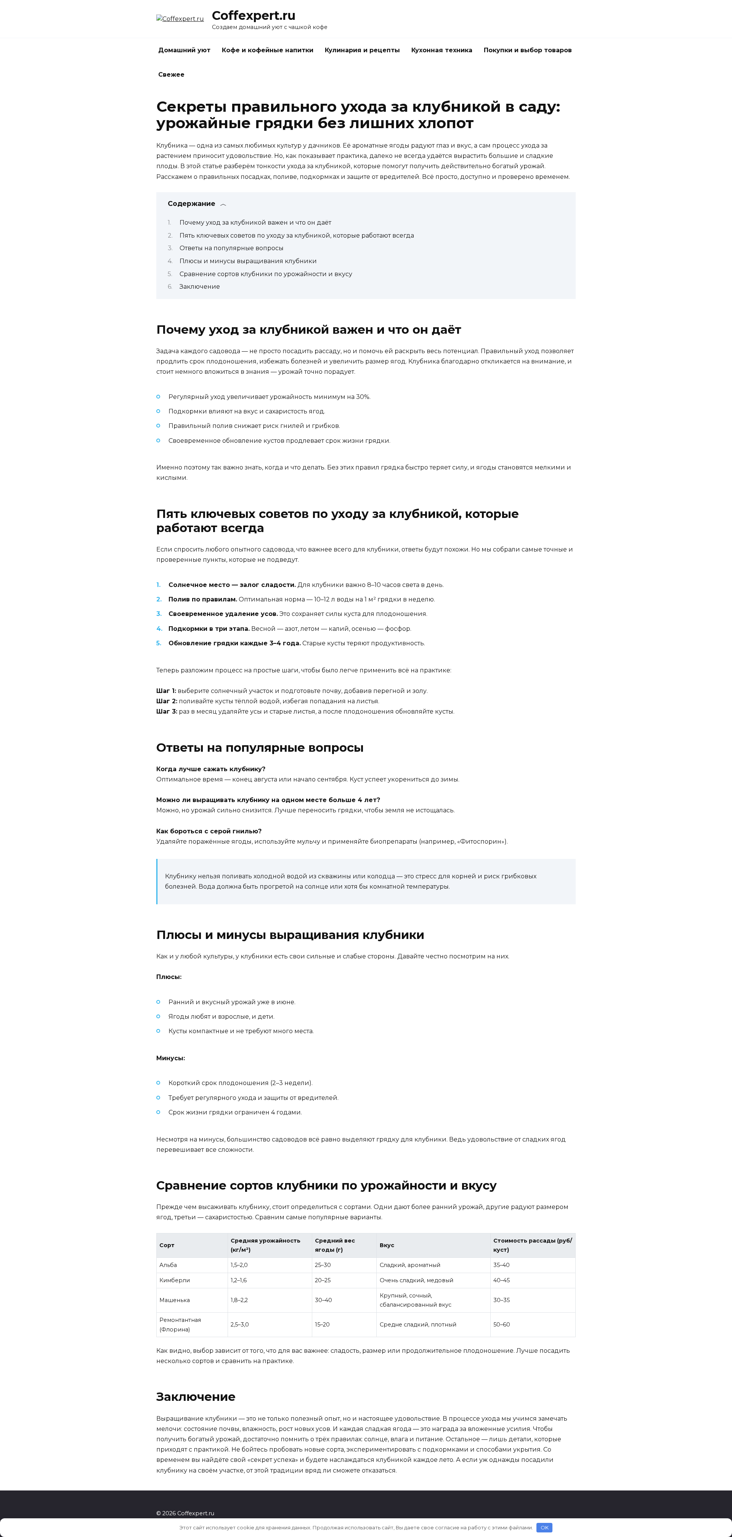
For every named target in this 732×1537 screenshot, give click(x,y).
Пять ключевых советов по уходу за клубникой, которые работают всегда (297, 235)
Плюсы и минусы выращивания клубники (248, 261)
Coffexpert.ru (253, 15)
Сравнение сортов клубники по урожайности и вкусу (266, 274)
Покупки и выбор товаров (528, 50)
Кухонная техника (441, 50)
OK (545, 1527)
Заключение (200, 286)
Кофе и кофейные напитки (267, 50)
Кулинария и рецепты (362, 50)
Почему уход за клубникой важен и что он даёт (255, 222)
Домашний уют (184, 50)
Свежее (171, 74)
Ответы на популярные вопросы (232, 248)
